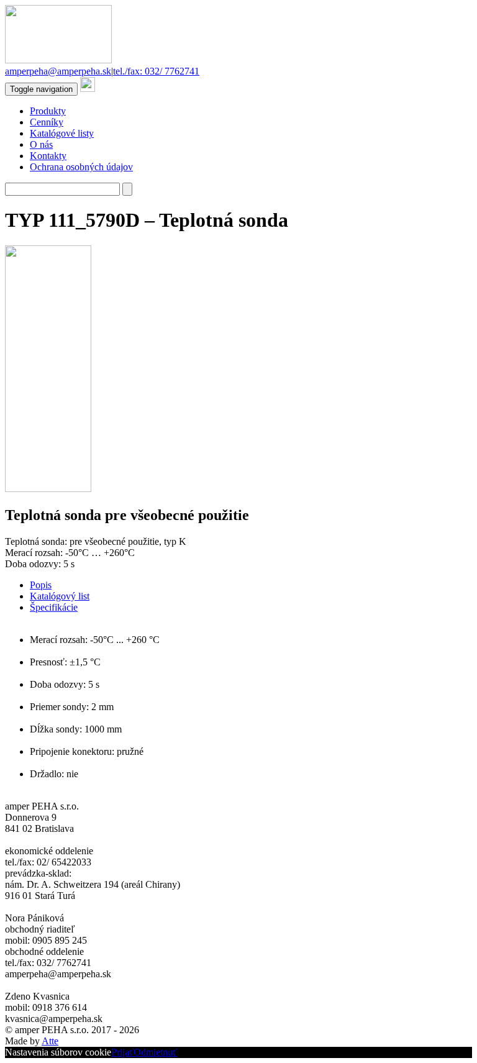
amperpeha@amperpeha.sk (58, 71)
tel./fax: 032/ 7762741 (156, 71)
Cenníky (46, 122)
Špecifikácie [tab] (54, 607)
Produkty (48, 111)
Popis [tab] (41, 585)
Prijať (122, 1052)
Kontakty (48, 155)
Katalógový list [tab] (59, 596)
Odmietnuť (155, 1052)
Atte (50, 1041)
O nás (41, 144)
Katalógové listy (62, 133)
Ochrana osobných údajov (81, 167)
